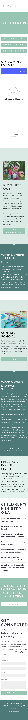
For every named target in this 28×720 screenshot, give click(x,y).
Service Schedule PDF (14, 449)
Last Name (4, 666)
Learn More (14, 604)
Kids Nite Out (14, 39)
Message (4, 679)
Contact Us (14, 693)
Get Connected (14, 51)
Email (3, 673)
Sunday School (14, 45)
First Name (4, 660)
